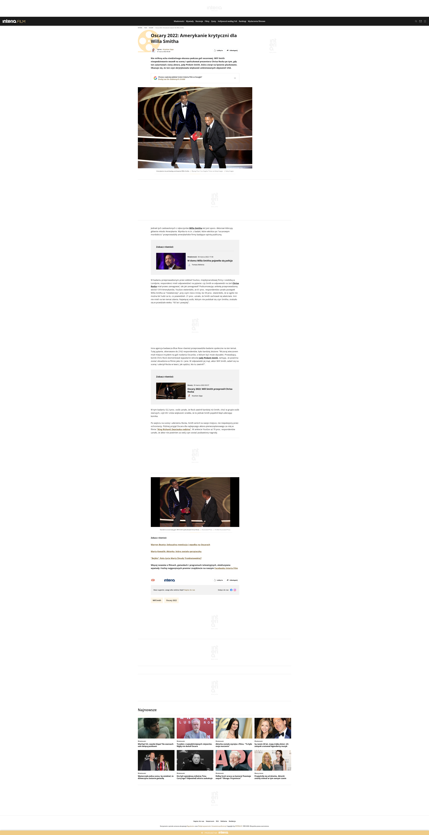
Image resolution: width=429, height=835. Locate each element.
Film (145, 28)
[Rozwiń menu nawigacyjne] (425, 21)
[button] (179, 21)
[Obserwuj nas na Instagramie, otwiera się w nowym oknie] (235, 590)
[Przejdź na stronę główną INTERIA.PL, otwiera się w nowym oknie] (9, 21)
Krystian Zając (168, 49)
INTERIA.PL (238, 826)
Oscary (151, 28)
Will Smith (157, 600)
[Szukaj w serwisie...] (416, 21)
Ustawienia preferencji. (218, 826)
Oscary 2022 (171, 600)
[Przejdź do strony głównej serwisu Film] (21, 21)
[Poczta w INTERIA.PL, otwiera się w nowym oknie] (420, 21)
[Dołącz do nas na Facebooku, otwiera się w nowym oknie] (231, 590)
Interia (140, 28)
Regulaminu (191, 826)
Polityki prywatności (204, 826)
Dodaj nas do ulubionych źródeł (180, 79)
